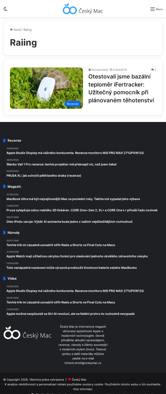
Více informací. (83, 389)
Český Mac (79, 379)
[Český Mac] (83, 8)
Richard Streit (100, 69)
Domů (17, 29)
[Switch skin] (5, 10)
